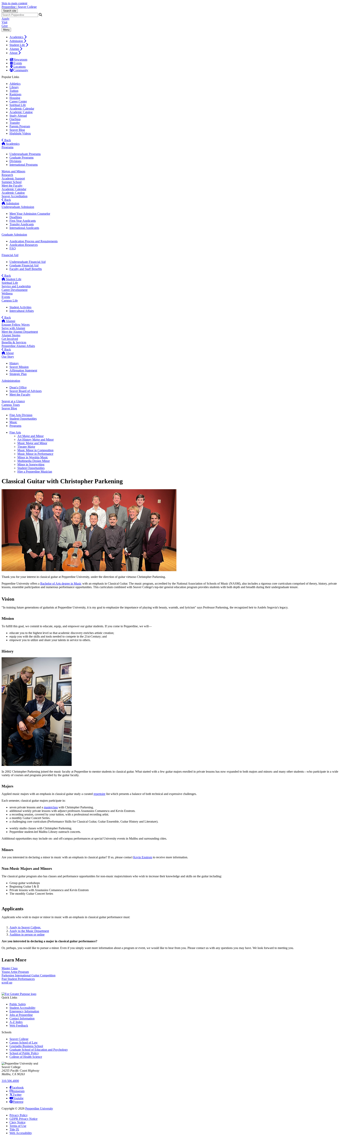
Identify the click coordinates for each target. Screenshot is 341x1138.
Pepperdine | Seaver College (19, 6)
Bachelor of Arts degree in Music (61, 583)
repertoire (99, 794)
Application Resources (23, 244)
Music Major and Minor (32, 443)
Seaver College (18, 1039)
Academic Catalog (21, 112)
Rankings (15, 94)
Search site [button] (9, 10)
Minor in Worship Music (32, 457)
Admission (16, 41)
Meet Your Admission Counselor (29, 213)
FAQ (12, 248)
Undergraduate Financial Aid (27, 261)
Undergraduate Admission (18, 207)
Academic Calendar (21, 108)
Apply (5, 18)
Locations (19, 66)
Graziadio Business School (26, 1046)
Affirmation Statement (23, 370)
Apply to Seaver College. (25, 927)
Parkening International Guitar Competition (28, 975)
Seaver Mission (19, 367)
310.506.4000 (10, 1081)
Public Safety (17, 1004)
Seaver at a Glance (13, 401)
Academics (16, 37)
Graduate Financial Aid (23, 265)
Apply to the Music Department (29, 931)
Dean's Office (18, 387)
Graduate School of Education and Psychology (38, 1049)
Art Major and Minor (30, 436)
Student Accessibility (22, 1007)
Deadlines (15, 217)
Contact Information (22, 1018)
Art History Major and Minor (35, 439)
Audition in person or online (27, 934)
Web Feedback (18, 1025)
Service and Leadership (16, 286)
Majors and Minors (13, 171)
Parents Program (19, 126)
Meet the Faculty (12, 185)
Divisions (15, 161)
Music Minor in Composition (35, 450)
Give (5, 25)
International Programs (23, 164)
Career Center (18, 101)
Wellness (7, 293)
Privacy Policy (18, 1115)
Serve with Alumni (13, 328)
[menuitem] (174, 37)
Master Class (10, 968)
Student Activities (20, 307)
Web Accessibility (20, 1133)
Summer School (12, 182)
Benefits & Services (14, 342)
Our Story (8, 356)
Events (17, 63)
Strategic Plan (18, 374)
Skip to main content (14, 3)
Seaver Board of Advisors (25, 391)
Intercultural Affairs (21, 310)
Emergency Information (24, 1011)
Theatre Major (26, 446)
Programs (7, 147)
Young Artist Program (15, 971)
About (13, 53)
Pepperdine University (39, 1108)
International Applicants (24, 227)
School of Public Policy (24, 1053)
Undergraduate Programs (25, 154)
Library (14, 87)
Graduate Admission (14, 234)
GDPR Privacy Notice (23, 1118)
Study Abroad (18, 115)
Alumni (14, 49)
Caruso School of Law (23, 1042)
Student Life (17, 45)
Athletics (15, 83)
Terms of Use (17, 1126)
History (14, 363)
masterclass (51, 807)
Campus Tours (11, 404)
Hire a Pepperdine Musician (34, 471)
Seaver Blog (17, 130)
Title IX (14, 1129)
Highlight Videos (20, 133)
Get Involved (10, 338)
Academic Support (13, 178)
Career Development (14, 290)
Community (20, 70)
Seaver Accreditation (14, 196)
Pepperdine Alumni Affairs (18, 346)
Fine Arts (15, 432)
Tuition (13, 90)
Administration (11, 380)
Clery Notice (17, 1122)
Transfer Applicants (21, 224)
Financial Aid (10, 255)
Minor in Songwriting (30, 464)
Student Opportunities (31, 468)
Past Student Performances (18, 979)
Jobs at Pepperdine (21, 1015)
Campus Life (10, 300)
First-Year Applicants (22, 220)
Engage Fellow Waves (16, 324)
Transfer (14, 122)
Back (7, 140)
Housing (14, 98)
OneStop (15, 119)
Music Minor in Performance (35, 453)
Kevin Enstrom (142, 857)
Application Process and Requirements (33, 241)
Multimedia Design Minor (33, 461)
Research (7, 175)
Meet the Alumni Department (20, 331)
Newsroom (20, 59)
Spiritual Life (17, 105)
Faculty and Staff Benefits (25, 269)
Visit (4, 22)
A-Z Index (16, 1022)
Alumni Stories (11, 335)
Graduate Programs (21, 157)
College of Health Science (25, 1056)
